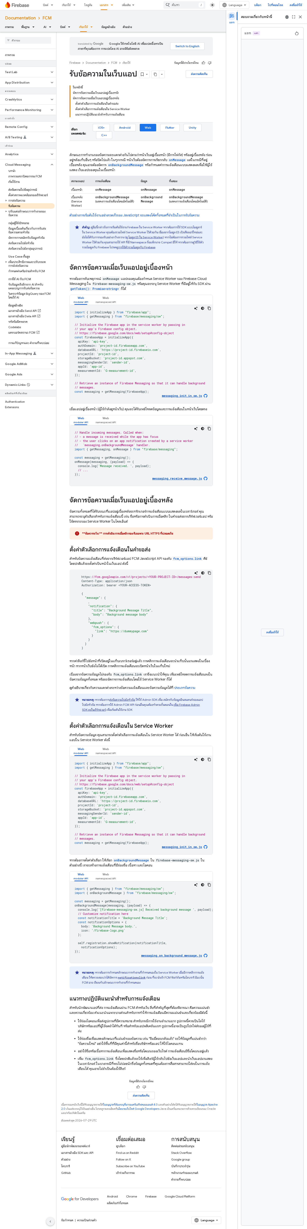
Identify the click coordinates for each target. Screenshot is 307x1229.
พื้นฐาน (25, 27)
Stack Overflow (181, 1153)
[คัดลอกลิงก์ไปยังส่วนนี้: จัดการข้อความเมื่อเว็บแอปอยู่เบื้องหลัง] (177, 500)
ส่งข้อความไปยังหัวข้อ (122, 700)
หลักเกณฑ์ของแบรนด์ (184, 1173)
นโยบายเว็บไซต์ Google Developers (138, 1109)
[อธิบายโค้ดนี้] (196, 308)
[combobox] (184, 5)
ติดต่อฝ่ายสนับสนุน (182, 1146)
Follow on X (123, 1159)
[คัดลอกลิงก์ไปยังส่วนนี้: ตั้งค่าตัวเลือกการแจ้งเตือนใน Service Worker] (177, 726)
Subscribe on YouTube (130, 1166)
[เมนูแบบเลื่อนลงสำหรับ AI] (51, 27)
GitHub (66, 1173)
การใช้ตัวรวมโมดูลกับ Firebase (136, 247)
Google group (180, 1159)
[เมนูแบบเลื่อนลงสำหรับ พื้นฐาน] (35, 27)
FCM (47, 18)
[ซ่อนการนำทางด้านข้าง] (50, 1221)
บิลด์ (45, 5)
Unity (192, 128)
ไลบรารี (65, 1166)
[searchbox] (28, 40)
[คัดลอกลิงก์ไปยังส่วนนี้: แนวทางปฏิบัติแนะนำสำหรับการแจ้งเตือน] (164, 999)
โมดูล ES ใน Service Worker (145, 237)
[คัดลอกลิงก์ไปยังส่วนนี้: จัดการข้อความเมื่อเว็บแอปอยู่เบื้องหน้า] (177, 267)
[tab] (81, 300)
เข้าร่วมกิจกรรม (125, 1173)
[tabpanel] (141, 354)
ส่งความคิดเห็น (199, 74)
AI (44, 27)
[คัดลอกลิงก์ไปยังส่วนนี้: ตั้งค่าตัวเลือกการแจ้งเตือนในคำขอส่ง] (155, 549)
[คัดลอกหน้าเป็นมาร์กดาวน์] (155, 74)
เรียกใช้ (66, 5)
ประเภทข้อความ (184, 688)
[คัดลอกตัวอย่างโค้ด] (209, 308)
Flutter (169, 128)
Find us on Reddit (127, 1153)
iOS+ (101, 128)
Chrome (131, 1196)
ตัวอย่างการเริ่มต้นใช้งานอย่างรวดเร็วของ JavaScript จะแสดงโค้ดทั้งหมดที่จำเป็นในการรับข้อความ (134, 215)
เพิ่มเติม (126, 5)
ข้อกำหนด (67, 1220)
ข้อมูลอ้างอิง (108, 27)
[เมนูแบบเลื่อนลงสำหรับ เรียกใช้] (76, 5)
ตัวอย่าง (127, 27)
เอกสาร (104, 5)
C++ (104, 135)
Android (125, 128)
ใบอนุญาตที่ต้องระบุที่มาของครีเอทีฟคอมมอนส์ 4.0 (130, 1104)
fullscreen (293, 16)
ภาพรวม (9, 27)
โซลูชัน (88, 5)
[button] (24, 72)
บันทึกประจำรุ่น (180, 1166)
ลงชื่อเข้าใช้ (296, 5)
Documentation (20, 18)
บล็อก (257, 5)
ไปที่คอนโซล (275, 5)
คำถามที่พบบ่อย (181, 1179)
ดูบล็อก (120, 1146)
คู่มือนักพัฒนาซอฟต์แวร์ (75, 1146)
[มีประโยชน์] (203, 63)
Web (148, 128)
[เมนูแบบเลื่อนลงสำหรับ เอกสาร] (113, 5)
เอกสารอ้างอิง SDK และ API (77, 1153)
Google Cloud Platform (180, 1196)
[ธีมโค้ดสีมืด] (202, 308)
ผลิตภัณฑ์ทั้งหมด (117, 1203)
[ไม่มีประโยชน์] (210, 63)
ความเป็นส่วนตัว (86, 1220)
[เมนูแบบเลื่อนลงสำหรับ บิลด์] (53, 5)
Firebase (75, 63)
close (300, 16)
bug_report (286, 16)
